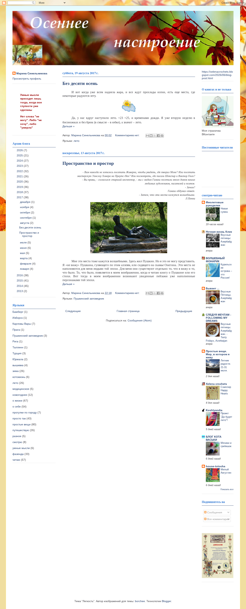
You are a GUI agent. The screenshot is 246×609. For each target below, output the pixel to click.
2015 (20, 280)
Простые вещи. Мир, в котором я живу (217, 354)
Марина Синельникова (31, 73)
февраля (26, 263)
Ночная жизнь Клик (219, 231)
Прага (16, 329)
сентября (26, 217)
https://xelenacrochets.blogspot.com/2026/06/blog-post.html (217, 75)
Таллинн (17, 347)
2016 (20, 275)
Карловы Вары (21, 323)
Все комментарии (217, 519)
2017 (20, 197)
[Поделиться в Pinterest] (162, 136)
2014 (20, 285)
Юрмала (17, 359)
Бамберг (17, 311)
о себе (16, 406)
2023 (20, 165)
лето (76, 140)
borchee (140, 601)
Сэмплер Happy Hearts (226, 390)
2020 (20, 181)
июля (23, 242)
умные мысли (21, 448)
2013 (20, 291)
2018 (20, 192)
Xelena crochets (216, 383)
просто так (19, 418)
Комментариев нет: (127, 135)
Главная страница (128, 311)
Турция (17, 353)
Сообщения (214, 512)
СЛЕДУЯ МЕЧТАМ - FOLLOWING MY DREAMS (218, 317)
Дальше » (68, 126)
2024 (20, 160)
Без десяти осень (80, 83)
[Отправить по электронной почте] (147, 136)
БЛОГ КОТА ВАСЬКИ (213, 438)
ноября (25, 207)
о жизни (17, 400)
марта (24, 258)
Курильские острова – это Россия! (226, 271)
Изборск (17, 317)
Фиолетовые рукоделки (215, 204)
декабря (25, 201)
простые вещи (21, 424)
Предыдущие (183, 311)
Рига (15, 341)
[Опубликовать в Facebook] (158, 136)
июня (23, 247)
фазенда (18, 454)
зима (15, 371)
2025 (20, 155)
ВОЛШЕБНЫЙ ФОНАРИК (215, 260)
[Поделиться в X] (155, 136)
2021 (20, 176)
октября (25, 212)
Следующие (73, 311)
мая (23, 253)
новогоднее (19, 394)
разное (16, 436)
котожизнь (18, 376)
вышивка (17, 365)
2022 (20, 171)
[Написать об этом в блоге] (151, 136)
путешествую (20, 430)
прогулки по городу (24, 412)
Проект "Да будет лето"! (226, 416)
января (25, 268)
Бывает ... (212, 288)
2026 (20, 150)
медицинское (20, 388)
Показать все (227, 489)
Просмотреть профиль (26, 78)
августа (25, 222)
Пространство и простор (88, 163)
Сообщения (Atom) (140, 320)
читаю (16, 459)
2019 (20, 186)
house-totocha (215, 466)
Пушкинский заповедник (89, 298)
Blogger (166, 601)
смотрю (17, 442)
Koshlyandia (214, 410)
